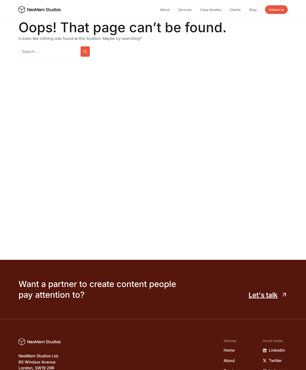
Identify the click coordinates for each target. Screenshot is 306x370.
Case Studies (210, 10)
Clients (235, 10)
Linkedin (277, 350)
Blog (253, 10)
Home (229, 350)
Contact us (276, 9)
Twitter (275, 360)
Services (185, 10)
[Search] (85, 51)
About (165, 10)
